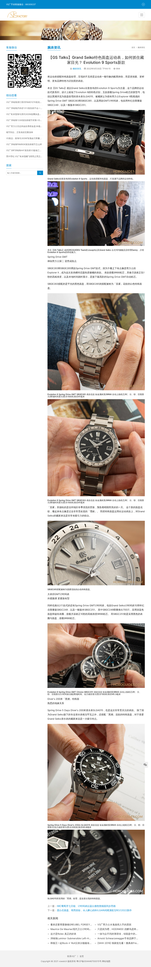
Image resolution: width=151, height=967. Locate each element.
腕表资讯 (77, 68)
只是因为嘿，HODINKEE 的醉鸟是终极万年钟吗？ (118, 929)
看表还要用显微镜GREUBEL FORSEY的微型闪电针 (71, 924)
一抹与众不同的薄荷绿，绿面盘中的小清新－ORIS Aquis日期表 (118, 933)
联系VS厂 (71, 956)
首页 (133, 47)
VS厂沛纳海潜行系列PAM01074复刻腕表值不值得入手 (24, 102)
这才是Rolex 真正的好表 (63, 933)
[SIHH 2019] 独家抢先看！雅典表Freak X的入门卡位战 (118, 943)
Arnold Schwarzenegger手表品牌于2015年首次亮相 (118, 938)
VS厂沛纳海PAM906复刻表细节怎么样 (24, 144)
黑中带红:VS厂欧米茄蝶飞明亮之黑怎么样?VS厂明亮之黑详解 (24, 156)
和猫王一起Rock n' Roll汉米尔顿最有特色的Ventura (71, 943)
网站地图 (106, 961)
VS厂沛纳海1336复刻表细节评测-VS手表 (24, 120)
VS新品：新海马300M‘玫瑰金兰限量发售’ (24, 138)
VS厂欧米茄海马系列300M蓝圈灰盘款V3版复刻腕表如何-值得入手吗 (24, 114)
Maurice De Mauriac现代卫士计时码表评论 (71, 929)
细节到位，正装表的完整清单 (19, 132)
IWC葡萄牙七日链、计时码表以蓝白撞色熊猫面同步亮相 (86, 906)
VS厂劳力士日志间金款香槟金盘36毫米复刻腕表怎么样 (24, 126)
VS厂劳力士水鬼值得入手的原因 (114, 924)
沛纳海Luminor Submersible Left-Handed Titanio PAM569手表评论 (71, 938)
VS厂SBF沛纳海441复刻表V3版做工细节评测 (24, 150)
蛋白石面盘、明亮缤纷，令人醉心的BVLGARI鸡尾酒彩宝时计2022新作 (94, 910)
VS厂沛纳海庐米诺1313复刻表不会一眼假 (24, 108)
